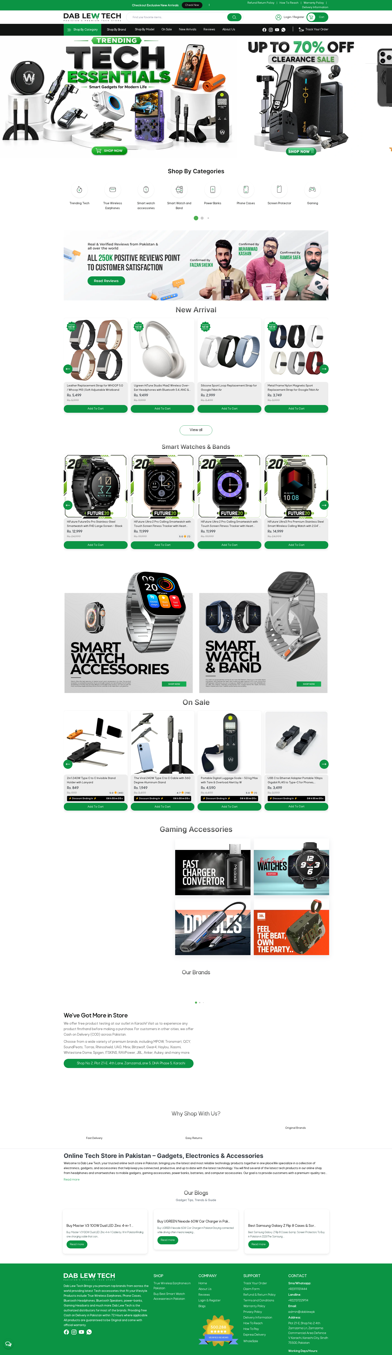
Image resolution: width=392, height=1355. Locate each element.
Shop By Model (144, 29)
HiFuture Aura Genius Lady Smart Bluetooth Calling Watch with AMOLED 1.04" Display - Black (296, 526)
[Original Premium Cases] (207, 97)
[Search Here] (234, 17)
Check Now (84, 5)
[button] (196, 218)
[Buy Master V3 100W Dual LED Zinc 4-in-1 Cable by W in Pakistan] (105, 1238)
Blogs (201, 1351)
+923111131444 (297, 1334)
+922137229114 (298, 1345)
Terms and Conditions (258, 1345)
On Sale (166, 29)
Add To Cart (96, 408)
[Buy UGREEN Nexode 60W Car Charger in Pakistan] (196, 1238)
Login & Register (209, 1345)
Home (202, 1328)
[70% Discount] (61, 97)
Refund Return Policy (260, 3)
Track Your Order (255, 1328)
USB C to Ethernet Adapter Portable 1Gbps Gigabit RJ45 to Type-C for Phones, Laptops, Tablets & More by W (161, 782)
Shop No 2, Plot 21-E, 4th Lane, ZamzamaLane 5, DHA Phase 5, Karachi (131, 1063)
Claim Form (251, 1334)
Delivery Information (315, 7)
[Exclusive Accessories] (329, 97)
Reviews (209, 29)
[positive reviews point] (196, 265)
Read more (72, 1179)
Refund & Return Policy (259, 1340)
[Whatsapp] (283, 29)
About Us (228, 29)
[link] (96, 743)
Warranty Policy (314, 3)
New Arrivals (187, 29)
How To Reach (289, 3)
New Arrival (196, 309)
